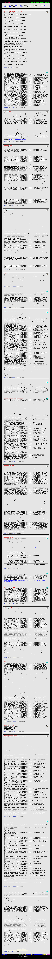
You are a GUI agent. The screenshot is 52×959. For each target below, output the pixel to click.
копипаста (16, 11)
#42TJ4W (6, 657)
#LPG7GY (6, 582)
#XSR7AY (6, 67)
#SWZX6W (6, 886)
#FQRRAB (6, 141)
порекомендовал (7, 6)
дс (15, 381)
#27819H (6, 307)
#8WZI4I (6, 816)
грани (5, 890)
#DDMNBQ (6, 205)
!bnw (37, 2)
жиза (14, 725)
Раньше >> (4, 954)
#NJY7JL (6, 721)
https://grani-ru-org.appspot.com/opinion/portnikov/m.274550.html (16, 949)
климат (10, 572)
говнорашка (16, 71)
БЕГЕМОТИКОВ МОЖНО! (7, 2)
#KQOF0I (6, 269)
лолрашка (11, 290)
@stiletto (31, 956)
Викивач (44, 954)
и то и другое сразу (20, 6)
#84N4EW (6, 951)
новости (21, 71)
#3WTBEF (6, 731)
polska (20, 11)
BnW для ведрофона (29, 954)
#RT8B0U (6, 603)
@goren (12, 67)
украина (11, 537)
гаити (10, 820)
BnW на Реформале (38, 954)
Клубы (47, 2)
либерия (6, 735)
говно (15, 661)
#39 (32, 112)
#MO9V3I (6, 377)
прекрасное (11, 209)
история (15, 735)
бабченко (6, 311)
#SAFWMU (6, 568)
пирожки (6, 725)
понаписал (43, 5)
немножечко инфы (17, 5)
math (10, 111)
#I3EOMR (6, 393)
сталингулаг (7, 381)
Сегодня (42, 2)
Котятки (48, 954)
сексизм (21, 398)
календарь (11, 71)
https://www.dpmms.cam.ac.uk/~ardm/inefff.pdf (20, 139)
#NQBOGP (6, 461)
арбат (14, 572)
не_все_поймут (7, 11)
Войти (33, 2)
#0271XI (6, 533)
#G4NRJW (6, 107)
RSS (35, 6)
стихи (12, 11)
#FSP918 (6, 286)
